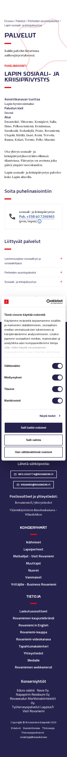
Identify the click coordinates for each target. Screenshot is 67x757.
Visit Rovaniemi (33, 711)
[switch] (57, 377)
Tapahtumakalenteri (33, 646)
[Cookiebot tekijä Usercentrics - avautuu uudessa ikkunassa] (47, 301)
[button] (39, 221)
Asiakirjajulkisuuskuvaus (33, 737)
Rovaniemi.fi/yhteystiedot (33, 502)
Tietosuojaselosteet (32, 732)
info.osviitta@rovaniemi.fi (33, 474)
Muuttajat (33, 563)
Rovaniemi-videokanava (33, 639)
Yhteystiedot (33, 653)
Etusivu (9, 21)
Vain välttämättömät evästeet (33, 452)
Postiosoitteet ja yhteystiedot (33, 496)
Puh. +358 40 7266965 (37, 216)
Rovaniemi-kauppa (33, 632)
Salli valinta (33, 439)
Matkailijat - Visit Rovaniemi (33, 556)
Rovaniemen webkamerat (33, 667)
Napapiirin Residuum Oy (33, 694)
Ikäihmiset (33, 542)
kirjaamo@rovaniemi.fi (33, 484)
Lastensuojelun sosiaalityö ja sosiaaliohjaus (22, 260)
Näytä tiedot (47, 415)
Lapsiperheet (33, 549)
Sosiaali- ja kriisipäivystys (20, 282)
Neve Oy (43, 690)
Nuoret (33, 570)
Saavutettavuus (31, 728)
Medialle (34, 660)
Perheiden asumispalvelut (20, 272)
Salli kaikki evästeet (33, 427)
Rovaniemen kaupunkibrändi (33, 618)
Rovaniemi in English (33, 625)
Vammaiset (33, 577)
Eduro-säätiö (26, 690)
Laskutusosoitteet (33, 611)
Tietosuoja (48, 728)
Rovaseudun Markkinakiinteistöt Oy (33, 700)
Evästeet (16, 728)
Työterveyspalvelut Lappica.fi (33, 706)
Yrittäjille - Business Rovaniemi (33, 584)
